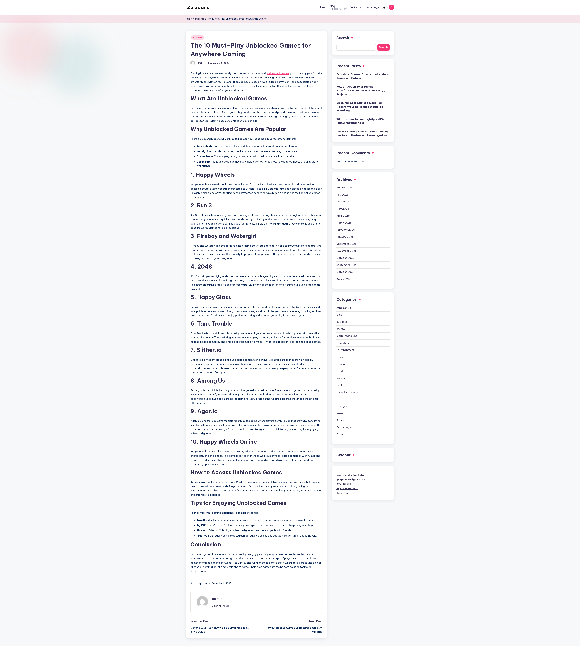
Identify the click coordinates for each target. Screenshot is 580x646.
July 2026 (342, 194)
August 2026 (344, 187)
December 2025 (346, 243)
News (339, 413)
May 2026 (342, 208)
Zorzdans (198, 7)
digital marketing (346, 336)
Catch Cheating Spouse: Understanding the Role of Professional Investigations (362, 133)
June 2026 (342, 201)
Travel (340, 434)
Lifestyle (341, 406)
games (340, 378)
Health (340, 385)
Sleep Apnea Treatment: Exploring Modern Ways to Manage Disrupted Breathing (359, 106)
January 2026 (345, 236)
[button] (220, 605)
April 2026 (343, 215)
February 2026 (345, 229)
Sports (340, 420)
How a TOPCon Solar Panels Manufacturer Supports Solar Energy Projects (360, 90)
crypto (340, 329)
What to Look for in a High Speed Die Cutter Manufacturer (360, 121)
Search (342, 38)
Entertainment (345, 350)
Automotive (343, 307)
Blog (339, 314)
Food (339, 371)
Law (339, 399)
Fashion (341, 357)
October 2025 (345, 257)
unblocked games (278, 73)
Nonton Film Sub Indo (350, 475)
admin (217, 598)
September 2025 (347, 265)
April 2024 (343, 279)
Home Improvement (348, 392)
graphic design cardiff (351, 479)
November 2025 (346, 251)
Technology (343, 427)
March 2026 (343, 222)
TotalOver (343, 493)
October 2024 (345, 272)
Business (198, 37)
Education (342, 343)
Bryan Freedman (347, 488)
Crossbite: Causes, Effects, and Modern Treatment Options (362, 76)
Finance (341, 364)
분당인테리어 (344, 484)
